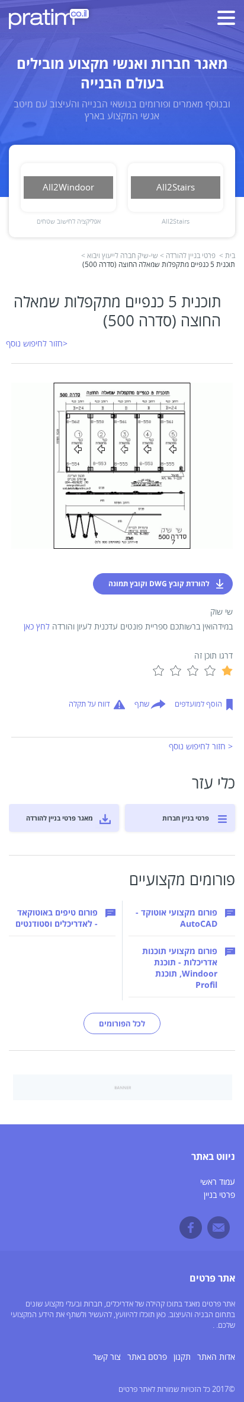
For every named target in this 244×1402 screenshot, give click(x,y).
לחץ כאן (37, 627)
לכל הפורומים (122, 1023)
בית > (227, 256)
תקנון (182, 1357)
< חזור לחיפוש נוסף (201, 747)
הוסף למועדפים (198, 704)
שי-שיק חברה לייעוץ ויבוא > (119, 256)
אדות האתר (216, 1357)
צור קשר (107, 1357)
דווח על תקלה (89, 704)
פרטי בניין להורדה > (188, 256)
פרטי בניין (219, 1195)
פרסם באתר (147, 1357)
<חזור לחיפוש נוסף (37, 344)
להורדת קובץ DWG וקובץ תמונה (159, 583)
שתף (141, 704)
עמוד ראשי (217, 1182)
